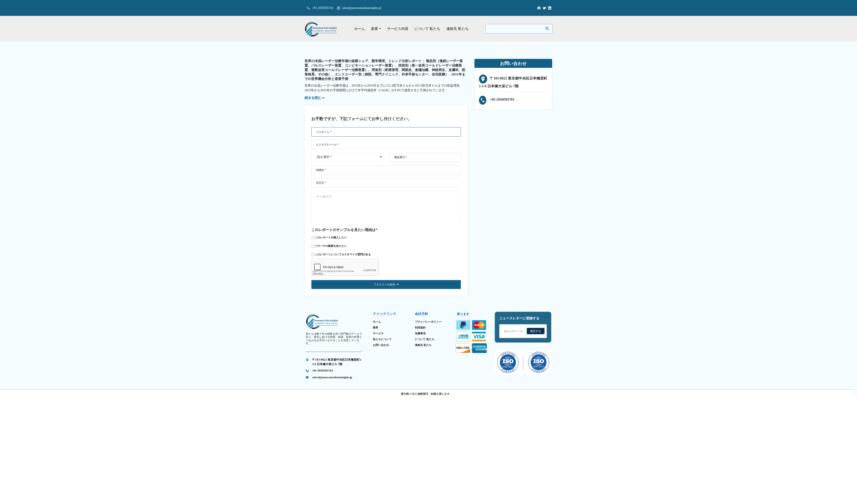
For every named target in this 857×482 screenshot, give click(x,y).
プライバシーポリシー (428, 321)
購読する (535, 331)
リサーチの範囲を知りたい (331, 245)
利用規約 (420, 327)
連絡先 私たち (457, 29)
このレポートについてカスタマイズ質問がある (343, 254)
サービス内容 (397, 29)
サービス (378, 333)
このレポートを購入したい (331, 237)
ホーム (359, 29)
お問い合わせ (381, 345)
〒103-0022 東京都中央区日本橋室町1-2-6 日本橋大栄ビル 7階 (337, 362)
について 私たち (427, 29)
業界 (375, 327)
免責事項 (420, 333)
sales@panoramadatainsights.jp (361, 8)
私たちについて (382, 339)
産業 (374, 29)
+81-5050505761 (322, 8)
